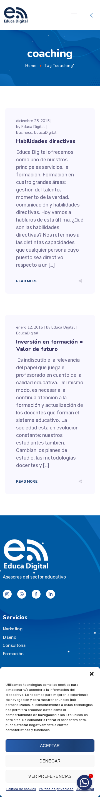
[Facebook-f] (36, 594)
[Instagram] (7, 594)
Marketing (12, 628)
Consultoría (14, 645)
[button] (91, 674)
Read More (27, 281)
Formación (13, 653)
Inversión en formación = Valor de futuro (49, 345)
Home (31, 65)
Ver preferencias (49, 776)
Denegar (50, 761)
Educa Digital (33, 126)
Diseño (9, 637)
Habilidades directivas (46, 141)
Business (24, 132)
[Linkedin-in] (50, 594)
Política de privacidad (56, 789)
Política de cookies (21, 789)
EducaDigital (45, 132)
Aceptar (50, 745)
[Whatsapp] (21, 594)
